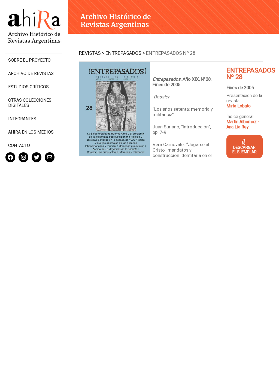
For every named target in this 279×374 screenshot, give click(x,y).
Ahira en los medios (31, 132)
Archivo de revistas (31, 73)
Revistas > (91, 53)
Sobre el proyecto (29, 60)
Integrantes (22, 118)
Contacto (19, 145)
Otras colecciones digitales (29, 103)
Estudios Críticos (28, 86)
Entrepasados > (125, 53)
